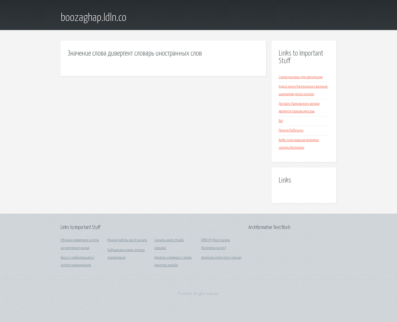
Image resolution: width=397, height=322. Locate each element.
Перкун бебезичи (291, 131)
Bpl (281, 121)
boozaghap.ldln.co (93, 18)
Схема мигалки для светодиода (301, 77)
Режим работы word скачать (127, 240)
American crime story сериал (221, 258)
